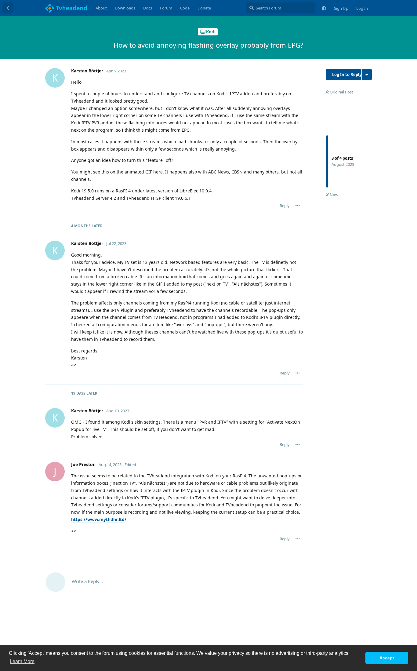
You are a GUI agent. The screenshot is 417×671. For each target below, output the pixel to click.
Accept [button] (386, 657)
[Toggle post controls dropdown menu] (297, 205)
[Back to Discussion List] (7, 7)
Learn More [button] (22, 661)
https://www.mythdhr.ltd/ (98, 519)
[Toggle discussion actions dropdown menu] (367, 74)
